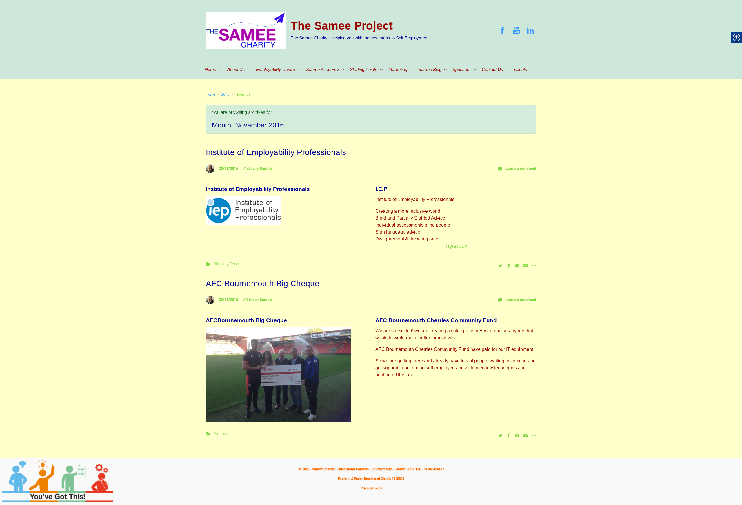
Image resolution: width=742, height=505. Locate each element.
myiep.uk (456, 246)
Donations (221, 433)
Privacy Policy (371, 488)
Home (210, 94)
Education (237, 264)
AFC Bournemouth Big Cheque (262, 283)
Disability (220, 264)
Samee (266, 168)
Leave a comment (520, 168)
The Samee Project (342, 25)
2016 (225, 94)
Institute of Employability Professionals (276, 152)
